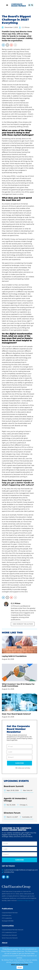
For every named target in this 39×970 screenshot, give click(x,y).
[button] (3, 45)
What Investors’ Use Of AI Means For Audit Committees (18, 685)
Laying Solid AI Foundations (14, 656)
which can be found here (19, 964)
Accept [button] (20, 967)
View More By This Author (23, 624)
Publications (7, 909)
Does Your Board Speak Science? (16, 714)
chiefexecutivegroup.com (25, 900)
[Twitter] (3, 877)
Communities (8, 926)
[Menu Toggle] (7, 5)
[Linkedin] (7, 877)
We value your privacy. (22, 768)
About (4, 943)
